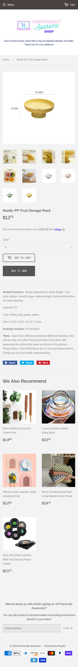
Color (6, 239)
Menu (11, 4)
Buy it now (19, 270)
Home (6, 59)
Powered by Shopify (54, 646)
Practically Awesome (29, 646)
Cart (72, 4)
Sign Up (68, 628)
